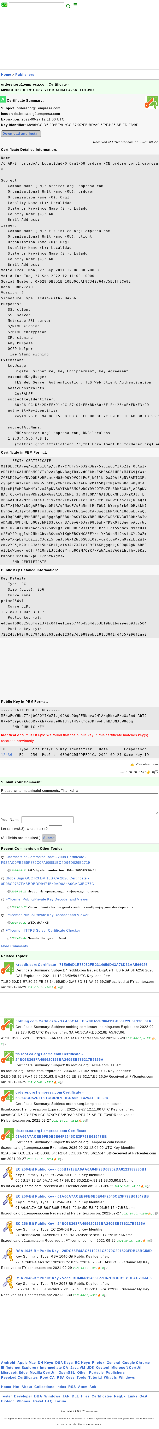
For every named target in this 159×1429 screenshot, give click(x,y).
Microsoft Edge (14, 1372)
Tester (6, 1396)
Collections (44, 1387)
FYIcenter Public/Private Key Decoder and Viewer (47, 899)
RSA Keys (66, 1377)
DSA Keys (64, 1362)
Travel (37, 1401)
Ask (92, 1387)
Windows (127, 1377)
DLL (75, 1396)
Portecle (96, 1372)
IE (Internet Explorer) (19, 1367)
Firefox (98, 1362)
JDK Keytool (98, 1367)
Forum (60, 1401)
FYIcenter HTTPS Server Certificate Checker (43, 930)
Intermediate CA (54, 1367)
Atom (82, 1387)
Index (61, 1387)
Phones (23, 1401)
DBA (38, 1396)
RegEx (120, 1396)
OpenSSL (67, 1372)
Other (82, 1372)
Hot (16, 1387)
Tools (81, 1377)
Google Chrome (136, 1362)
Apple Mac (26, 1362)
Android (8, 1362)
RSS (72, 1387)
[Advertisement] (79, 41)
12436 (9, 755)
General (113, 1362)
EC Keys (82, 1362)
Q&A (144, 1396)
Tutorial (95, 1377)
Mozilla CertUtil (43, 1372)
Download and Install (21, 133)
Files (85, 1396)
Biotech (8, 1401)
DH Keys (45, 1362)
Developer (23, 1396)
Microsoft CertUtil (126, 1367)
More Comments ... (16, 946)
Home (6, 74)
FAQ (49, 1401)
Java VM (77, 1367)
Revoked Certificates (19, 1377)
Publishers (24, 74)
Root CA (47, 1377)
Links (132, 1396)
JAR (66, 1396)
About (27, 1387)
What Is (110, 1377)
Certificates (102, 1396)
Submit (48, 838)
